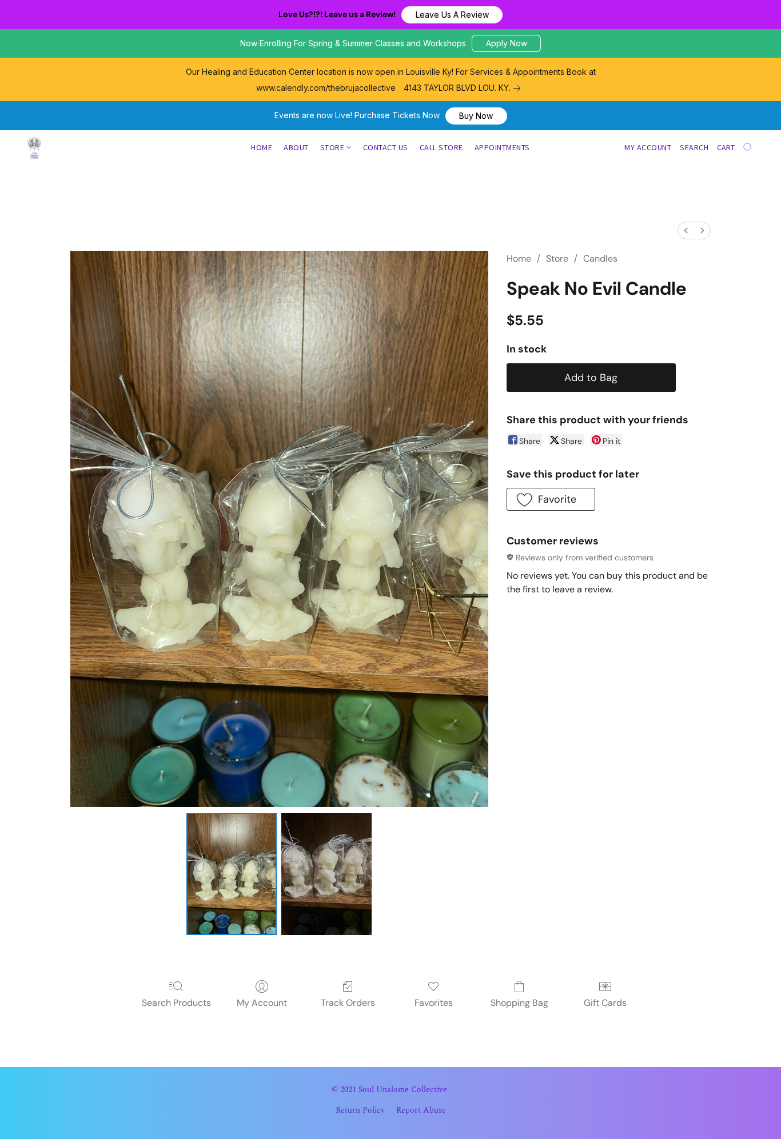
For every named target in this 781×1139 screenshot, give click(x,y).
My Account (262, 1003)
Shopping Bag (519, 1003)
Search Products (176, 1003)
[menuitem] (686, 230)
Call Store (441, 147)
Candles (600, 258)
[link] (464, 88)
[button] (452, 14)
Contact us (385, 147)
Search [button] (694, 147)
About (296, 147)
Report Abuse (421, 1110)
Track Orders (348, 1003)
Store (333, 147)
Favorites (434, 1003)
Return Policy (360, 1110)
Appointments (502, 147)
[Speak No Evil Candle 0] (231, 874)
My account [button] (647, 147)
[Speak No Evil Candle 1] (326, 874)
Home (261, 147)
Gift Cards (605, 1003)
